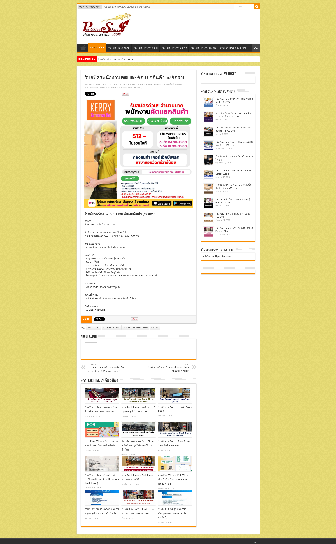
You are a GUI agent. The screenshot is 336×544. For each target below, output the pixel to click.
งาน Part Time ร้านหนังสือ (203, 48)
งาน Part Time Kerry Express (148, 84)
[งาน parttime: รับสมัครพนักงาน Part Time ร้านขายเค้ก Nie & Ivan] (138, 497)
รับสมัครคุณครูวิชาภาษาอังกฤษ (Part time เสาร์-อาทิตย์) (172, 513)
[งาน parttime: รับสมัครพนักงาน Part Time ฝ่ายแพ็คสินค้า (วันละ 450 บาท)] (208, 189)
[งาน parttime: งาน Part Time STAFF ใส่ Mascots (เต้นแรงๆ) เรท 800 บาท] (208, 145)
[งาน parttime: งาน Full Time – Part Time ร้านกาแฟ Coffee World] (208, 174)
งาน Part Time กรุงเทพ (119, 48)
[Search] (257, 6)
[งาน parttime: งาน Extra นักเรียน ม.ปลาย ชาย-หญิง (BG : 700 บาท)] (208, 203)
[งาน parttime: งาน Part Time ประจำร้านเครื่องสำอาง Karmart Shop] (208, 232)
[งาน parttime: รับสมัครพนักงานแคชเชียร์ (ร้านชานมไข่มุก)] (208, 160)
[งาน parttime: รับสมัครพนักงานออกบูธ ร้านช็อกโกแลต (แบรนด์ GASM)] (102, 395)
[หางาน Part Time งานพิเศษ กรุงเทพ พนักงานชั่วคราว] (105, 35)
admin (97, 84)
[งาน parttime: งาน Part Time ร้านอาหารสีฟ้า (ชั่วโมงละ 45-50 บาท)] (208, 102)
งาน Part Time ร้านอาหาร (174, 48)
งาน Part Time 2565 (126, 84)
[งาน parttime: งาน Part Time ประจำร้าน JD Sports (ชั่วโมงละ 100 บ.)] (138, 395)
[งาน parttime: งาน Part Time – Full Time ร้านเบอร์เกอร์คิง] (138, 463)
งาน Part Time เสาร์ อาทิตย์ (233, 48)
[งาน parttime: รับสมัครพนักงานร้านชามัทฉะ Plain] (175, 395)
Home (83, 48)
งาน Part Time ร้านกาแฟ (146, 48)
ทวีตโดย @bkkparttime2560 (217, 256)
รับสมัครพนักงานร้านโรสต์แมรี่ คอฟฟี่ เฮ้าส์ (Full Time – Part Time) (102, 479)
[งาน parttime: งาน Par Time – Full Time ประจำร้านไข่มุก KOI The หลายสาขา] (175, 463)
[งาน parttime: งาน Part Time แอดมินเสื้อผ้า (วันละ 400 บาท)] (208, 217)
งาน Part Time (97, 47)
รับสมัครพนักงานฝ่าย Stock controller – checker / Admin (168, 367)
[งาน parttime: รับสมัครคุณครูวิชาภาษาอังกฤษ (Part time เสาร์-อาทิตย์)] (175, 497)
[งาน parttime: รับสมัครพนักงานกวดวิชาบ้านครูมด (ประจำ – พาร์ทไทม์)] (102, 497)
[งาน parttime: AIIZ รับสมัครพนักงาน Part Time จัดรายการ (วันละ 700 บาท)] (208, 117)
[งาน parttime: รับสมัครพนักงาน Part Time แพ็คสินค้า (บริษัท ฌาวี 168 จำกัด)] (138, 429)
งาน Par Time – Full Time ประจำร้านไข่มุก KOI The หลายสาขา (173, 479)
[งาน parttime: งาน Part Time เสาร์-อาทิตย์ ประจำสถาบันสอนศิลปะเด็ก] (102, 429)
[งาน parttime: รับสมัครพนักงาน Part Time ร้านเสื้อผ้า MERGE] (175, 429)
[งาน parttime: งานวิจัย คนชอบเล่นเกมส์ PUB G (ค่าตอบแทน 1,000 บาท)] (208, 131)
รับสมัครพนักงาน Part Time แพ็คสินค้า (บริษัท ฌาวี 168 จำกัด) (137, 445)
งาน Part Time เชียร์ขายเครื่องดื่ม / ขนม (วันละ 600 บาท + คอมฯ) (106, 368)
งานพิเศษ (178, 84)
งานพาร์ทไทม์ (168, 84)
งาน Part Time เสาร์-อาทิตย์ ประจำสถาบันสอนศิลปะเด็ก (125, 59)
